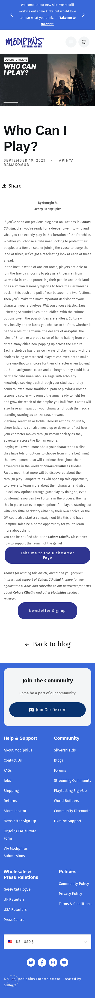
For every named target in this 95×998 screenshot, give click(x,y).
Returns (10, 801)
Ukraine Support (67, 821)
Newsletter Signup (47, 610)
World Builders (66, 801)
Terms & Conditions (75, 904)
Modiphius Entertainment (39, 979)
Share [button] (14, 186)
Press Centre (14, 919)
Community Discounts (72, 811)
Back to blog (52, 644)
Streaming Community (72, 780)
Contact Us (13, 760)
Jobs (7, 780)
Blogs (58, 760)
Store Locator (15, 811)
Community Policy (74, 883)
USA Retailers (15, 909)
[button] (11, 15)
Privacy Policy (70, 893)
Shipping (11, 790)
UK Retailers (14, 899)
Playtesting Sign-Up (70, 790)
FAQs (8, 770)
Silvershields (65, 750)
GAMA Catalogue (17, 889)
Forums (60, 770)
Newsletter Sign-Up (20, 821)
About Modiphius (18, 750)
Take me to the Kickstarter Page (47, 555)
